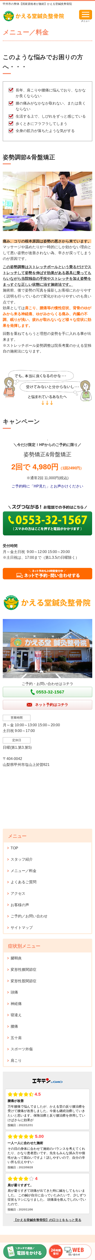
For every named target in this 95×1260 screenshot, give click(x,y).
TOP (14, 848)
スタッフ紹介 (22, 859)
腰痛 (14, 1026)
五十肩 (16, 1038)
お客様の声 (20, 905)
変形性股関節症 (23, 981)
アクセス (18, 893)
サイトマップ (22, 928)
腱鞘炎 (16, 958)
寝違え (16, 1015)
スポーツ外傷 (22, 1049)
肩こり (16, 1060)
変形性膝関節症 (23, 969)
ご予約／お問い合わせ (29, 916)
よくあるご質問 (23, 882)
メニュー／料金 (23, 871)
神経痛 (16, 1004)
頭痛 (14, 992)
